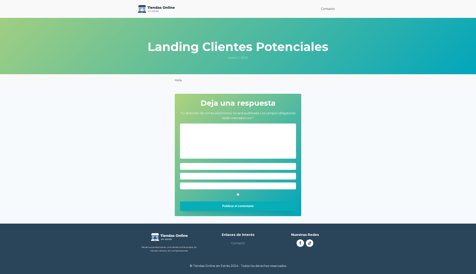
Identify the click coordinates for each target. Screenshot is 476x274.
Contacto (328, 9)
